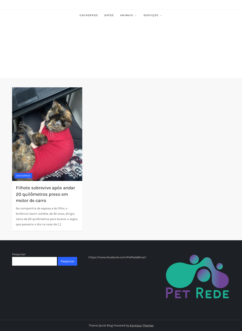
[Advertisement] (121, 49)
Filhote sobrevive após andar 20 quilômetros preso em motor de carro (45, 194)
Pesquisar (19, 254)
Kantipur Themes (142, 325)
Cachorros (89, 15)
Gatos (109, 15)
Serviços (150, 15)
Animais (126, 15)
